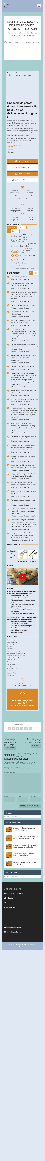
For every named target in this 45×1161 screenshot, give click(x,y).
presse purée (22, 561)
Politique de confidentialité (14, 893)
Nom (6, 796)
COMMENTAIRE (9, 772)
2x (13, 231)
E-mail (20, 796)
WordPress (22, 947)
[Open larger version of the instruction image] (20, 279)
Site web (33, 796)
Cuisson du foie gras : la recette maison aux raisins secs (24, 854)
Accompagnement (14, 33)
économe (33, 561)
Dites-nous (13, 705)
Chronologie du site (11, 903)
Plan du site (8, 898)
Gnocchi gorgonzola (18, 632)
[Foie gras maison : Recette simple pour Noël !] (9, 863)
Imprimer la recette (23, 161)
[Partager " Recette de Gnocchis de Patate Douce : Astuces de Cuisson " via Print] (30, 728)
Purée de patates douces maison (22, 613)
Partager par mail (23, 167)
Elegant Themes (20, 944)
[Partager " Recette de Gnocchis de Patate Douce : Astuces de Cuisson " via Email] (26, 728)
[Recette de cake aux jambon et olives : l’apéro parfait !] (9, 829)
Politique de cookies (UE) (13, 927)
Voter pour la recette (11, 768)
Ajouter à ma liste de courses (23, 180)
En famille (25, 33)
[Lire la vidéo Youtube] (22, 576)
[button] (8, 146)
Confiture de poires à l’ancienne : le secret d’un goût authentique (25, 837)
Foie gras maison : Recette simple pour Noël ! (25, 863)
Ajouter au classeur (23, 173)
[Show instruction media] (31, 273)
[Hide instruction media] (35, 273)
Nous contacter (9, 908)
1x (9, 231)
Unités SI (11, 227)
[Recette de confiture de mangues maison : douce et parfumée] (9, 846)
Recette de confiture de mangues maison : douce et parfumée (24, 846)
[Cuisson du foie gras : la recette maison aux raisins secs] (9, 855)
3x (17, 231)
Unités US (21, 227)
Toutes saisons (16, 35)
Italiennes (33, 33)
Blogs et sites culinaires (12, 932)
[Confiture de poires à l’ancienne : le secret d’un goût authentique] (9, 838)
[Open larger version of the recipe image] (22, 87)
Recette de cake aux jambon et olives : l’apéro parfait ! (24, 829)
